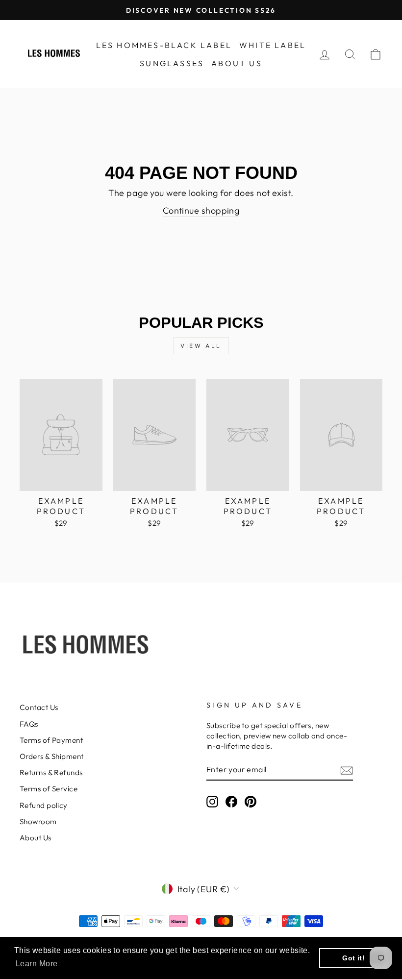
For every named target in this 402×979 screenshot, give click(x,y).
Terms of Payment (51, 740)
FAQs (29, 724)
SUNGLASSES (172, 63)
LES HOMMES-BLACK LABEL (164, 45)
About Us (35, 837)
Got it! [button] (353, 958)
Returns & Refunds (51, 772)
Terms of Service (48, 788)
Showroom (38, 821)
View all (201, 345)
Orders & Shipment (52, 756)
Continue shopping (201, 210)
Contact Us (39, 707)
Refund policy (44, 805)
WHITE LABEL (272, 45)
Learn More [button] (37, 963)
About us (236, 63)
